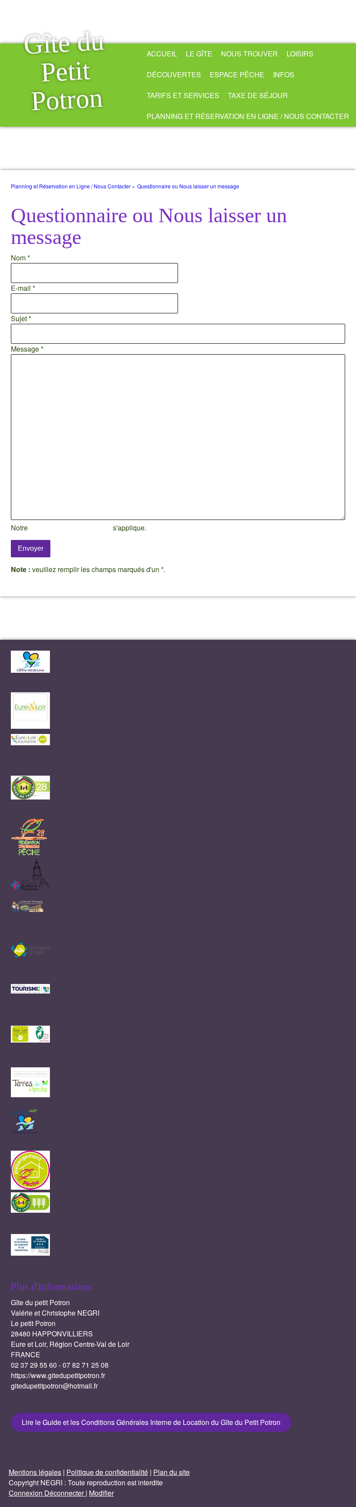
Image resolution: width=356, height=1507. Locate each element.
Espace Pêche (237, 74)
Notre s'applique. (78, 528)
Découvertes (174, 74)
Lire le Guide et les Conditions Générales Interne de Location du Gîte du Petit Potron (151, 1422)
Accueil (162, 54)
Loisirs (300, 54)
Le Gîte (199, 54)
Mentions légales (35, 1472)
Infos (283, 74)
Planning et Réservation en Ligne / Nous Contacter (248, 116)
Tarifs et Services (183, 95)
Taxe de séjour (258, 95)
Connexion (26, 1493)
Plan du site (171, 1472)
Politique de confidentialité (70, 528)
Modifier (101, 1493)
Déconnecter (65, 1493)
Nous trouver (249, 54)
